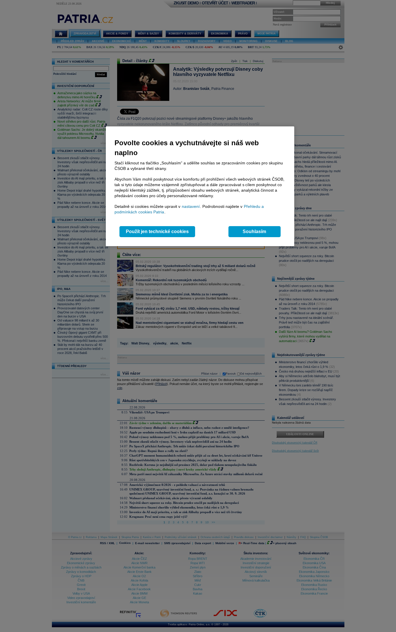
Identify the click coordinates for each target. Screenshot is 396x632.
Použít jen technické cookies (157, 231)
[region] (200, 186)
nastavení (191, 206)
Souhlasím (254, 231)
